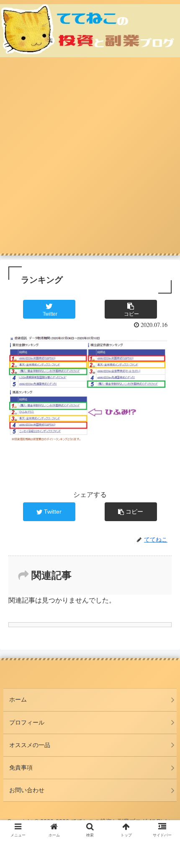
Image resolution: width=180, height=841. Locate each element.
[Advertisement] (90, 159)
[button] (162, 725)
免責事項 (21, 767)
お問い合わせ (26, 790)
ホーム (18, 699)
